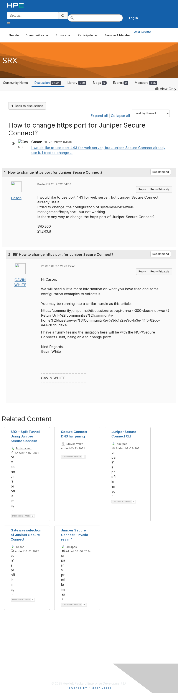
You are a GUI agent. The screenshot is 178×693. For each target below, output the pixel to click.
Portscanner (23, 448)
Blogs (99, 82)
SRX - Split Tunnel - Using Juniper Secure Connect (26, 436)
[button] (37, 35)
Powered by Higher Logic (89, 687)
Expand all (99, 115)
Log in (133, 18)
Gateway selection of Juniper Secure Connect (26, 534)
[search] (63, 15)
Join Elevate (142, 32)
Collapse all (120, 115)
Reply (142, 189)
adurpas (122, 443)
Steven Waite (74, 443)
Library (76, 82)
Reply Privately (160, 189)
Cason (16, 198)
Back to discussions (28, 106)
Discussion (47, 82)
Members (145, 82)
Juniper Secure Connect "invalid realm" (74, 534)
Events (120, 82)
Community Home (15, 82)
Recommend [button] (160, 171)
